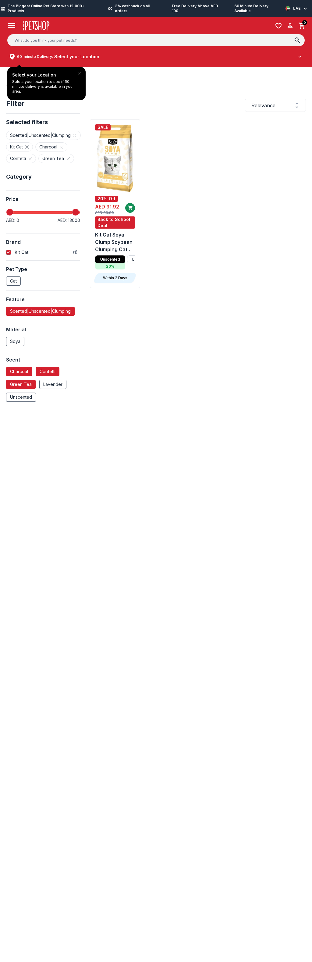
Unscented (21, 397)
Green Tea (21, 384)
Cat (13, 280)
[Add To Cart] (130, 208)
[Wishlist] (278, 26)
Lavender (52, 384)
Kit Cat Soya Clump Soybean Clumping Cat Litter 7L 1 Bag (114, 242)
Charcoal (19, 371)
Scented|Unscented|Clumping (40, 311)
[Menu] (11, 25)
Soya (15, 341)
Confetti (47, 371)
